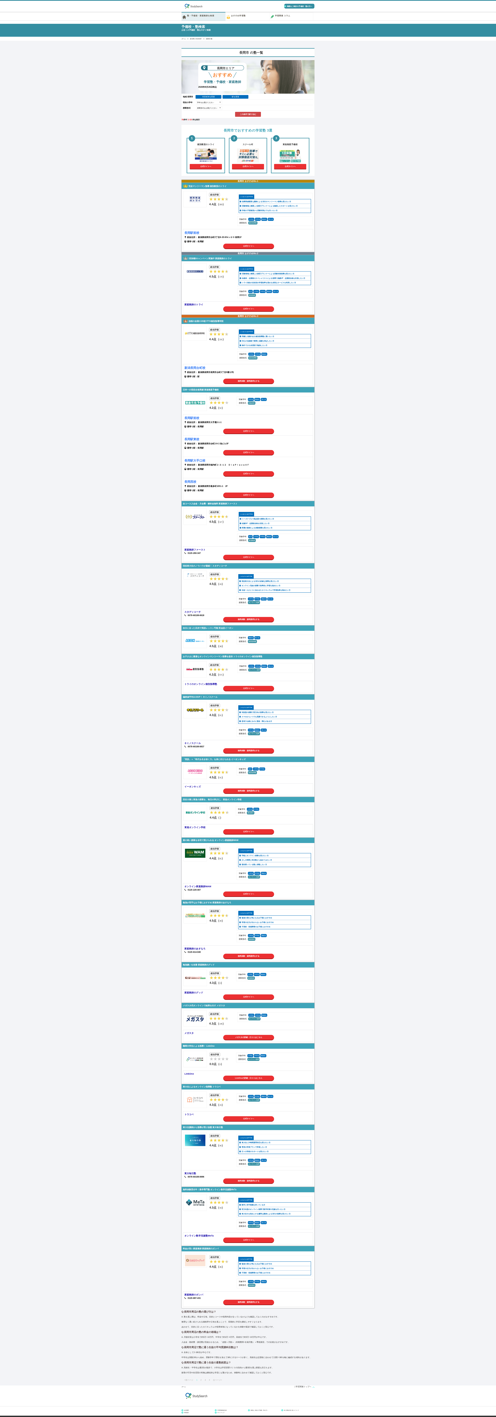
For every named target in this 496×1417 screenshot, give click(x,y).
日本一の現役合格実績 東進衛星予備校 (201, 390)
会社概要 (186, 1410)
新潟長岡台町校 (194, 367)
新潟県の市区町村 (195, 39)
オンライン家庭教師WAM (197, 886)
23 (220, 1105)
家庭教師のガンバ (193, 1294)
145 (220, 1024)
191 (220, 339)
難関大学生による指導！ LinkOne (199, 1046)
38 (220, 646)
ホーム (183, 39)
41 (220, 778)
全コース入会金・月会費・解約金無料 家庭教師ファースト (210, 504)
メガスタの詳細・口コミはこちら (248, 1037)
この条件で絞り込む (248, 114)
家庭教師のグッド (193, 992)
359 (220, 204)
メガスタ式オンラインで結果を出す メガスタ (204, 1005)
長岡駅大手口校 (194, 460)
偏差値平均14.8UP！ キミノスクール (200, 697)
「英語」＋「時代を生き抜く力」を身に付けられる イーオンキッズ (214, 759)
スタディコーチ (192, 612)
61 (220, 715)
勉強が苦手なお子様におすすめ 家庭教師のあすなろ (207, 902)
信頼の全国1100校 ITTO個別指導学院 (205, 321)
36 (220, 1267)
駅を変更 (235, 97)
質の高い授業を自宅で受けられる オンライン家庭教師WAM (210, 840)
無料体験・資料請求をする (248, 381)
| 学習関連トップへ (303, 1386)
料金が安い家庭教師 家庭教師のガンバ (201, 1248)
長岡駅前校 (191, 232)
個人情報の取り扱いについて (291, 1410)
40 (220, 1146)
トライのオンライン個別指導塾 (200, 684)
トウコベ (189, 1114)
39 (220, 921)
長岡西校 (190, 481)
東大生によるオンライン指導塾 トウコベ (202, 1087)
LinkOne (189, 1074)
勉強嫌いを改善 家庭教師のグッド (199, 965)
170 (220, 277)
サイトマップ (220, 1412)
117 (220, 522)
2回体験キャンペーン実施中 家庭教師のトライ (210, 258)
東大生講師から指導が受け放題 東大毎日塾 (203, 1127)
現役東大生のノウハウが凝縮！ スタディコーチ (205, 566)
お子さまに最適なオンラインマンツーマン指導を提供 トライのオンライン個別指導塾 (222, 656)
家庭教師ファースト (195, 549)
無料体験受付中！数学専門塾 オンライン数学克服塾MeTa (209, 1189)
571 (220, 675)
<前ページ (188, 1380)
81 (220, 858)
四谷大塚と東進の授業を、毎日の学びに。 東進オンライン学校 (212, 799)
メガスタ (189, 1033)
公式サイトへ (205, 166)
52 (220, 408)
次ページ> (217, 1380)
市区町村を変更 (208, 97)
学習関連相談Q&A (222, 1410)
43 (220, 584)
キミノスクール (192, 743)
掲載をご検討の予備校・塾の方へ (259, 1410)
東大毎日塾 (190, 1173)
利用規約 (186, 1412)
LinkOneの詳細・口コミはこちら (248, 1078)
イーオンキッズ (192, 786)
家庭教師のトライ (193, 304)
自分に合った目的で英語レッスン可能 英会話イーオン (208, 628)
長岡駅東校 (191, 439)
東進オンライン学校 (195, 827)
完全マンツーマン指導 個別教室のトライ (207, 186)
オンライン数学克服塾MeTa (199, 1235)
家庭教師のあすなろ (195, 948)
